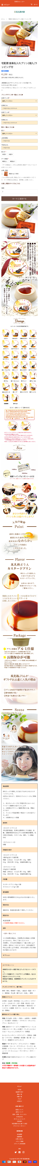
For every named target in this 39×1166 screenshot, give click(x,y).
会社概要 (19, 1134)
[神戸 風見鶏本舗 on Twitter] (16, 1152)
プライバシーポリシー (19, 1126)
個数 (2, 188)
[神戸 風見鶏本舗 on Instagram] (23, 1152)
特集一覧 (19, 1096)
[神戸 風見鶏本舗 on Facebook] (20, 1152)
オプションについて (19, 1119)
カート (35, 4)
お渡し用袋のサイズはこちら (10, 183)
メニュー (7, 5)
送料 (2, 77)
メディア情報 (19, 1141)
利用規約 (19, 1121)
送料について (19, 1112)
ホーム (3, 19)
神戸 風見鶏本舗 (24, 1159)
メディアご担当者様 (19, 1144)
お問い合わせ (19, 1139)
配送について (19, 1109)
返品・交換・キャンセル (19, 1114)
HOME (19, 1090)
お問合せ (19, 1101)
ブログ (19, 1099)
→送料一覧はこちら (9, 933)
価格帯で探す (19, 1092)
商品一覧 (19, 1094)
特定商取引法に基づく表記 (19, 1123)
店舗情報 (19, 1137)
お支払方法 (19, 1117)
